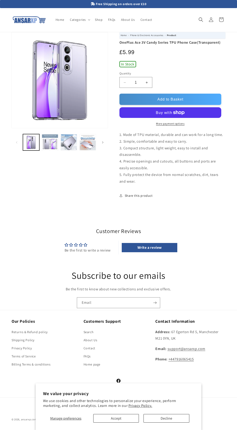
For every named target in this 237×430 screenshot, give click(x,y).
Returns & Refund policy (30, 332)
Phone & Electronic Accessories (146, 35)
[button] (79, 20)
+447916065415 (181, 359)
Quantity (125, 73)
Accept (116, 418)
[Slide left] (17, 142)
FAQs (87, 356)
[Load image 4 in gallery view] (87, 142)
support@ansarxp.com (186, 348)
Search (89, 332)
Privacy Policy (22, 348)
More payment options (170, 123)
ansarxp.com (29, 419)
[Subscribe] (155, 302)
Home (124, 35)
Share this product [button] (139, 196)
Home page (92, 364)
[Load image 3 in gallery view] (69, 142)
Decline (166, 418)
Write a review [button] (149, 247)
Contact (89, 348)
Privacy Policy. (140, 405)
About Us (90, 340)
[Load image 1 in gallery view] (31, 142)
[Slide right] (103, 142)
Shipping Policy (23, 340)
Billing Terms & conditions (31, 364)
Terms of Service (24, 356)
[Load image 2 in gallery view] (50, 142)
